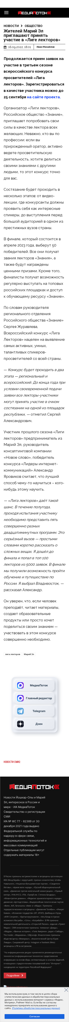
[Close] (66, 990)
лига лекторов (12, 654)
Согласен (34, 1016)
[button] (6, 13)
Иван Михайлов (45, 47)
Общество (34, 26)
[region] (34, 1004)
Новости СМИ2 (12, 761)
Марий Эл (29, 654)
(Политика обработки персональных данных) (36, 1008)
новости (11, 26)
